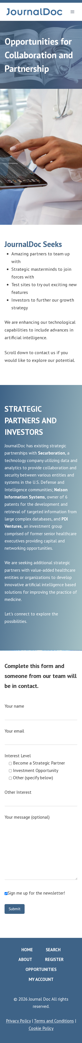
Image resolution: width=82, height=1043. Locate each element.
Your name (14, 706)
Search (53, 949)
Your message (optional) (27, 817)
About (25, 959)
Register (54, 959)
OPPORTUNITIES (41, 969)
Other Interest (18, 792)
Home (27, 949)
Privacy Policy (18, 1021)
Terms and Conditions (54, 1021)
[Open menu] (72, 11)
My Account (41, 979)
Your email (14, 731)
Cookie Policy (41, 1028)
